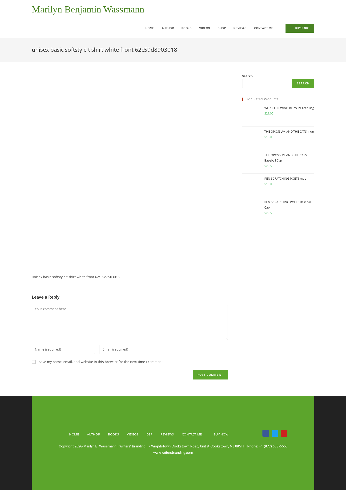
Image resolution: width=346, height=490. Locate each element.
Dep (149, 434)
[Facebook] (265, 433)
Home (74, 434)
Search (247, 76)
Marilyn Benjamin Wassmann (88, 9)
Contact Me (192, 434)
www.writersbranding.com (173, 452)
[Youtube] (284, 433)
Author (93, 434)
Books (113, 434)
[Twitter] (275, 433)
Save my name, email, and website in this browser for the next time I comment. (101, 362)
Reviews (167, 434)
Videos (132, 434)
